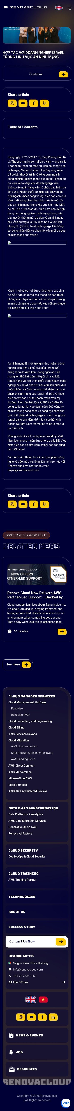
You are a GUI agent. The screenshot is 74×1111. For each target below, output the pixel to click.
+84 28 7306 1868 (24, 976)
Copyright (23, 1096)
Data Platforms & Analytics (25, 814)
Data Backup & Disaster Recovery (32, 753)
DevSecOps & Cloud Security (26, 856)
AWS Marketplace (20, 772)
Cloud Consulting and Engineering (30, 721)
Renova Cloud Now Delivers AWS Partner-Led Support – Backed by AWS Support (35, 595)
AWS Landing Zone (23, 759)
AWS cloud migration (24, 746)
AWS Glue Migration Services (27, 820)
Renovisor (17, 708)
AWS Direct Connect (21, 765)
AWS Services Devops (22, 734)
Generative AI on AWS (22, 827)
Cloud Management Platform (27, 702)
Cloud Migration (18, 740)
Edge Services (17, 785)
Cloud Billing (16, 727)
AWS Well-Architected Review (27, 791)
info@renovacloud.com (28, 969)
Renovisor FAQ (20, 714)
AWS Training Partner (22, 879)
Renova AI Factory (20, 833)
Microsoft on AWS (20, 778)
